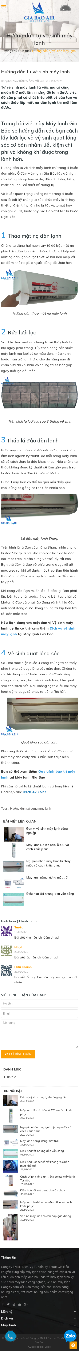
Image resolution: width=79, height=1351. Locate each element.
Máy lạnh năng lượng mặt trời (47, 877)
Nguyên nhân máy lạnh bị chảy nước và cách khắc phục (48, 863)
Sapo (48, 1346)
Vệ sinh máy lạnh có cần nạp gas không (45, 1216)
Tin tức (10, 1077)
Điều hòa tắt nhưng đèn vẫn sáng (50, 894)
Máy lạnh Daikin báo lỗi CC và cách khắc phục (47, 847)
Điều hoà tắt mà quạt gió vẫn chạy (42, 1190)
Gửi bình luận (19, 1054)
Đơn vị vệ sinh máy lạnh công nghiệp (43, 1097)
